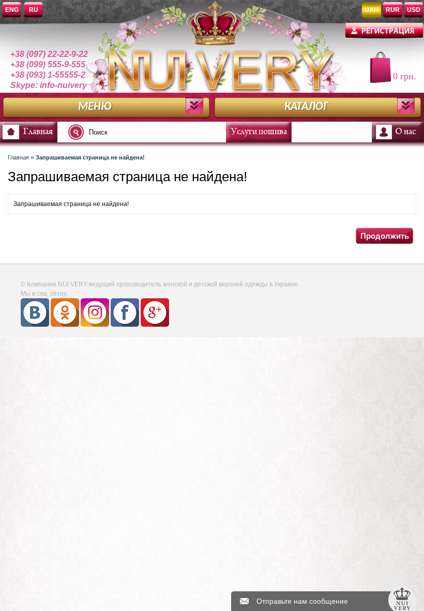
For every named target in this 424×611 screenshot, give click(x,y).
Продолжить (384, 235)
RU (33, 9)
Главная (38, 132)
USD (413, 9)
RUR (393, 9)
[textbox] (150, 132)
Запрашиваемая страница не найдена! (90, 157)
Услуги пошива (259, 132)
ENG (12, 9)
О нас (405, 132)
